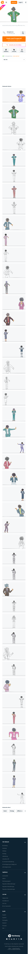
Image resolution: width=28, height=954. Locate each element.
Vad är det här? (16, 56)
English (4, 914)
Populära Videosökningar (8, 888)
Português (5, 919)
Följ (23, 33)
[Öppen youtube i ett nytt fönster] (20, 938)
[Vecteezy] (2, 2)
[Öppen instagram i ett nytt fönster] (8, 938)
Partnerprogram (6, 880)
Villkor (9, 947)
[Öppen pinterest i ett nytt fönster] (13, 938)
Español (4, 917)
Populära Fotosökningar (8, 885)
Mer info (5, 58)
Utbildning (5, 855)
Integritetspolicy (15, 947)
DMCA (3, 877)
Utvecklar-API (5, 858)
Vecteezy (4, 847)
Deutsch (4, 922)
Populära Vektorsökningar (8, 883)
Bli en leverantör (6, 905)
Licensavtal (5, 875)
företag (12, 810)
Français (4, 925)
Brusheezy (5, 845)
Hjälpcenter (5, 897)
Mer (3, 927)
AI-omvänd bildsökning (8, 861)
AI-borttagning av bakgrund (9, 863)
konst (5, 810)
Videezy (4, 850)
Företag (4, 853)
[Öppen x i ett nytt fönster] (18, 938)
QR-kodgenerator (6, 866)
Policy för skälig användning (13, 948)
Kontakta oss (5, 900)
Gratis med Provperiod (14, 39)
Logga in (21, 2)
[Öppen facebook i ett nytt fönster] (6, 938)
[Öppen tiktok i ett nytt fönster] (15, 938)
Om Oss (4, 902)
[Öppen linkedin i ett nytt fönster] (11, 938)
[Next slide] (22, 810)
